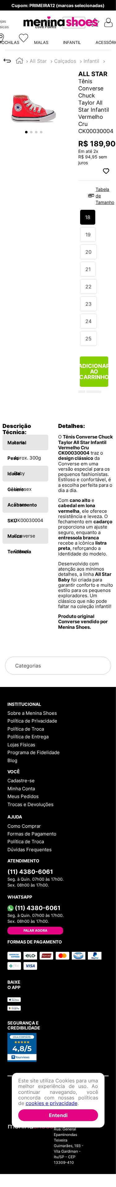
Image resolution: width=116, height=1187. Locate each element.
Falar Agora (35, 930)
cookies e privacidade (51, 1103)
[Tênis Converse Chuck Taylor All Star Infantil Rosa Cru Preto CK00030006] (98, 287)
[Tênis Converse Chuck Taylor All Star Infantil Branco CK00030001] (18, 287)
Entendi (58, 1115)
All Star (38, 11)
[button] (58, 71)
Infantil (62, 11)
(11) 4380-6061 (30, 871)
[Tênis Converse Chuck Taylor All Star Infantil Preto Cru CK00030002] (45, 287)
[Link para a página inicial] (19, 11)
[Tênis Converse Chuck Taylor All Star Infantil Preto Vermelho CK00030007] (71, 287)
